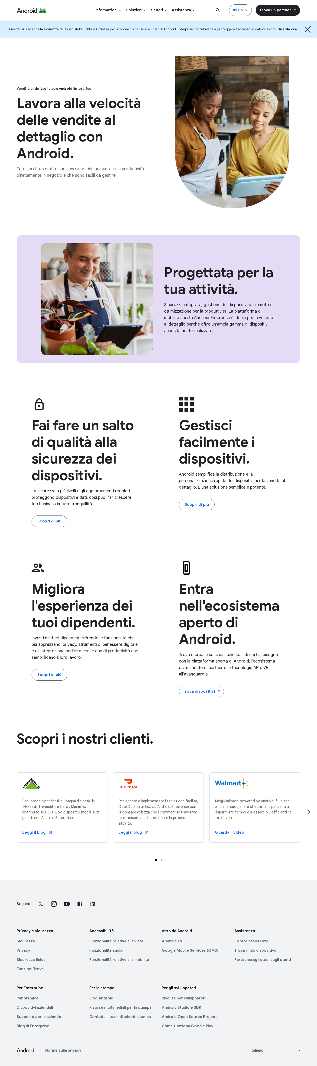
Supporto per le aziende (39, 1017)
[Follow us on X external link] (40, 903)
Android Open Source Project (189, 1017)
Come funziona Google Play (187, 1026)
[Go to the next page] (308, 811)
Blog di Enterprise (33, 1026)
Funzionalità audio (106, 950)
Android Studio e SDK (181, 1007)
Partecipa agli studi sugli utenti (262, 959)
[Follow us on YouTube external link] (66, 903)
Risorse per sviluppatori (184, 998)
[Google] (32, 10)
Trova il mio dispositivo (255, 950)
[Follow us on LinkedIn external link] (92, 903)
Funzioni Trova (30, 969)
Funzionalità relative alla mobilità (119, 959)
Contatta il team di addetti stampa (120, 1017)
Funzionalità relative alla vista (116, 941)
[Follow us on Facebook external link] (79, 903)
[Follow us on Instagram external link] (53, 903)
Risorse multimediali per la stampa (120, 1007)
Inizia (238, 10)
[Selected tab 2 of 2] (160, 860)
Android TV (172, 941)
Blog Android (101, 998)
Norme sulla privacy (63, 1050)
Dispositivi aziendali (35, 1007)
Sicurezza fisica (31, 959)
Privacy (23, 950)
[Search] (218, 10)
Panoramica (27, 998)
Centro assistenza (251, 941)
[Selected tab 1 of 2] (156, 860)
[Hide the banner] (307, 29)
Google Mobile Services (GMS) (190, 950)
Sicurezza (26, 941)
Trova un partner (275, 10)
